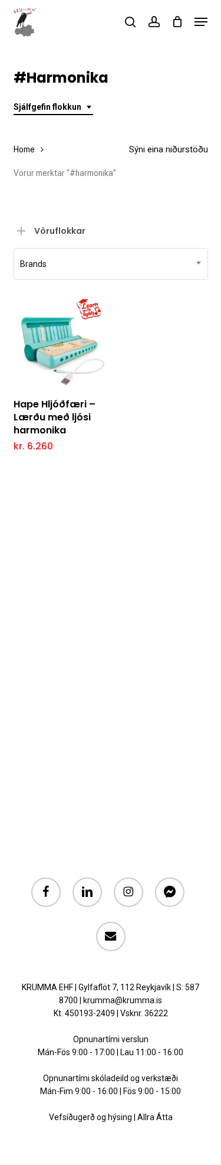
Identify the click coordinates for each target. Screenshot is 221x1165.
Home (24, 149)
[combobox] (53, 107)
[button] (200, 22)
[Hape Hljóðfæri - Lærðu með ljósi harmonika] (60, 341)
